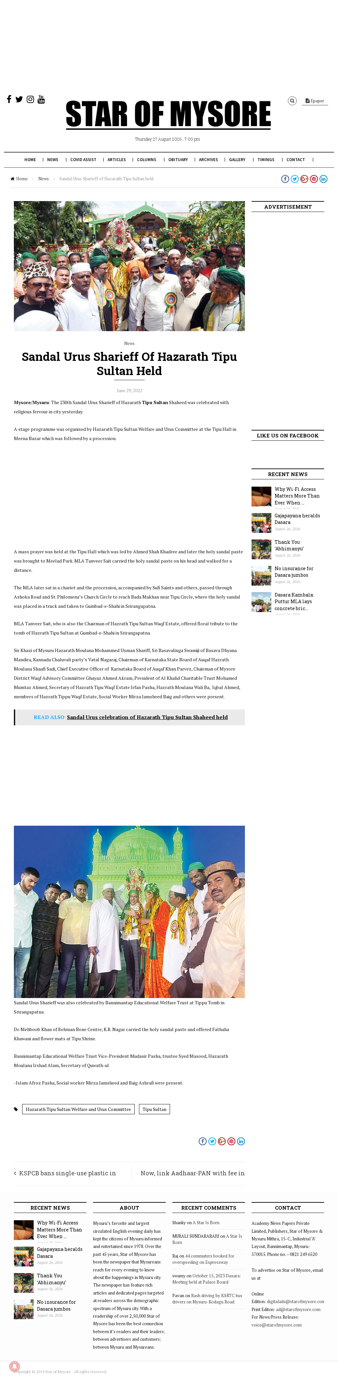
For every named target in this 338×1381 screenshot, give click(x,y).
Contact (296, 159)
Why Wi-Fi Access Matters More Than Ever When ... (297, 496)
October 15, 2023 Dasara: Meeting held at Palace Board (206, 1279)
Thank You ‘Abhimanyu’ (289, 545)
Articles (117, 159)
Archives (208, 159)
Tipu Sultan (154, 1109)
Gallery (237, 159)
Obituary (178, 159)
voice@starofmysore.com (277, 1325)
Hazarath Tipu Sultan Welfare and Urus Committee (78, 1109)
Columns (146, 159)
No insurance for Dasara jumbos (294, 571)
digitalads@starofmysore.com (296, 1301)
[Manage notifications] (14, 1366)
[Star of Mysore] (168, 123)
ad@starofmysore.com (298, 1309)
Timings (265, 159)
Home (30, 159)
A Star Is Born (206, 1223)
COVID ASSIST (83, 159)
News (52, 159)
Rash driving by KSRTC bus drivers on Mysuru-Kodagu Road (207, 1299)
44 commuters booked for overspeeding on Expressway (203, 1259)
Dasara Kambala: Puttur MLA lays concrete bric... (294, 601)
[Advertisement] (169, 46)
